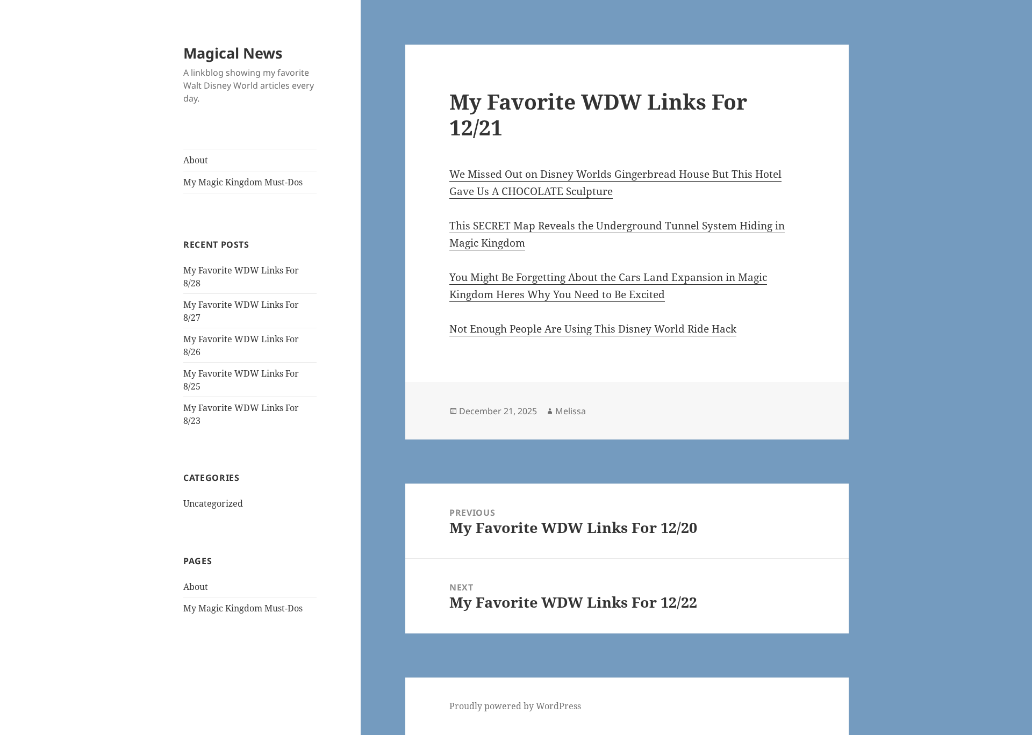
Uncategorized (213, 503)
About (195, 160)
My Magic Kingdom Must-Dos (243, 182)
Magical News (232, 53)
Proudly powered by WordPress (515, 706)
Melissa (570, 411)
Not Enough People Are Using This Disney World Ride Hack (592, 329)
